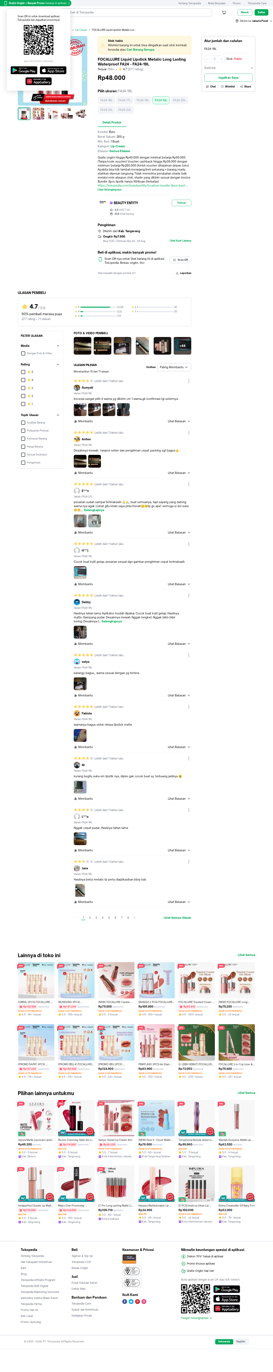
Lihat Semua (246, 955)
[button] (254, 21)
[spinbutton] (214, 59)
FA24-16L (106, 100)
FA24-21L (106, 109)
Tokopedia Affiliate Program (38, 1280)
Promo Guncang (31, 1322)
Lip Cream (81, 29)
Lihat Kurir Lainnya (180, 240)
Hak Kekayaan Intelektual (36, 1262)
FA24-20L (179, 100)
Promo (237, 3)
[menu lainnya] (188, 381)
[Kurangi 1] (207, 58)
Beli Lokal (27, 1316)
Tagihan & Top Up (82, 1256)
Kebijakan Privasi (82, 1315)
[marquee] (144, 45)
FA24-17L (125, 100)
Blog (24, 1274)
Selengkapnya (94, 510)
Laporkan (185, 273)
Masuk (245, 12)
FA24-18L (143, 100)
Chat (213, 86)
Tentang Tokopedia (189, 3)
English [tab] (240, 1341)
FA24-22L (125, 109)
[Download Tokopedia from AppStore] (226, 1299)
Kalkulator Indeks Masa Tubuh (39, 1298)
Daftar (261, 12)
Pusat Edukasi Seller (84, 1282)
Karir (23, 1268)
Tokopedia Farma (31, 1304)
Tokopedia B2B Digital (34, 1286)
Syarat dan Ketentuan (85, 1309)
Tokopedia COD (81, 1262)
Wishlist (230, 86)
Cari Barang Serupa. (141, 49)
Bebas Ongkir (80, 1268)
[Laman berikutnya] (134, 917)
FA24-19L (161, 100)
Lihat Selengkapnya (109, 189)
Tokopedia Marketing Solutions (40, 1292)
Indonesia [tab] (224, 1341)
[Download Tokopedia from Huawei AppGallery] (226, 1308)
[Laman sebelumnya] (77, 917)
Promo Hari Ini (29, 1310)
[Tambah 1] (221, 58)
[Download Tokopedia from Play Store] (226, 1289)
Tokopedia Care (257, 3)
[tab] (112, 122)
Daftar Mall (79, 1288)
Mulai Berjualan (217, 3)
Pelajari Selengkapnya (194, 1318)
